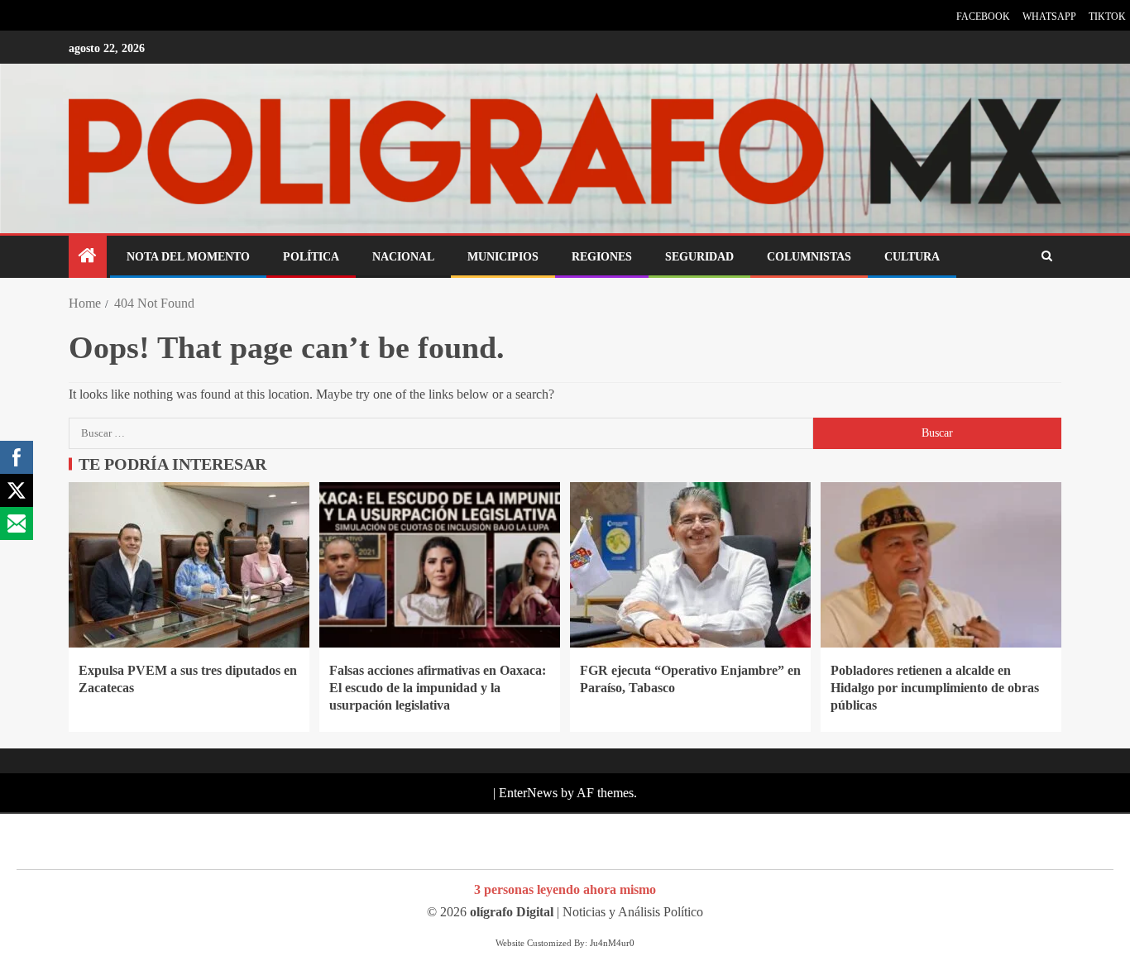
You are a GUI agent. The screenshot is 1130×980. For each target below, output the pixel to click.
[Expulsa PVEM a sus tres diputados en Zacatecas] (189, 565)
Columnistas (809, 257)
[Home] (88, 257)
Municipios (503, 257)
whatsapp (1049, 16)
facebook (983, 16)
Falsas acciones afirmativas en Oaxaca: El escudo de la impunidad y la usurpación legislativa (437, 688)
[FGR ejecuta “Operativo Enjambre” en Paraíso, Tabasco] (690, 565)
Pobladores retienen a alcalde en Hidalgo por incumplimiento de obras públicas (935, 688)
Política (311, 257)
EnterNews (528, 793)
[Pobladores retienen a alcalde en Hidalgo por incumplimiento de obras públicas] (941, 565)
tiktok (1107, 16)
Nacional (403, 257)
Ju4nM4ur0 (612, 943)
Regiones (602, 257)
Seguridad (699, 257)
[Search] (1047, 256)
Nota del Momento (188, 257)
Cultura (912, 257)
